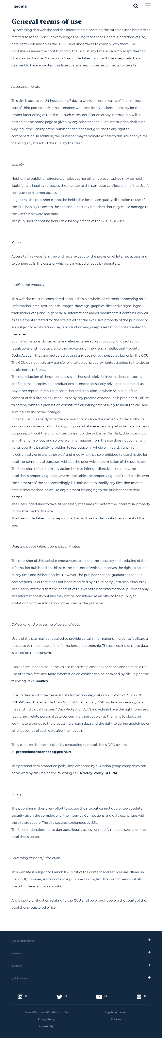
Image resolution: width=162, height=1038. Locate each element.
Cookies (41, 681)
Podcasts (138, 997)
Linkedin (19, 997)
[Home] (20, 10)
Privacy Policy (46, 1019)
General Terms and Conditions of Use (46, 1012)
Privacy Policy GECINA (98, 773)
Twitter (59, 997)
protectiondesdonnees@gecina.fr (43, 752)
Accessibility (46, 1026)
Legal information (115, 1012)
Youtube (99, 997)
